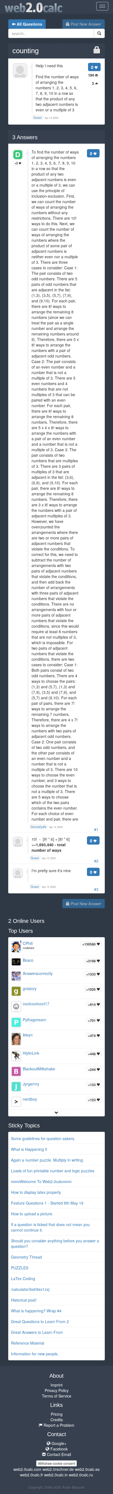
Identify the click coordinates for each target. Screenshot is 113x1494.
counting (25, 51)
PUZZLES (19, 1267)
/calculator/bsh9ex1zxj (30, 1289)
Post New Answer (85, 24)
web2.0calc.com (27, 1469)
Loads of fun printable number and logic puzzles (52, 1170)
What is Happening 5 (29, 1149)
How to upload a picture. (32, 1213)
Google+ (58, 1443)
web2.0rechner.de (58, 1469)
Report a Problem (58, 1425)
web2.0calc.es (87, 1469)
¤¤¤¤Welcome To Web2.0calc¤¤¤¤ (41, 1181)
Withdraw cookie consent (56, 1463)
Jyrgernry (31, 1084)
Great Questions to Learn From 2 (40, 1321)
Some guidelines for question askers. (43, 1138)
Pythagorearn (34, 1019)
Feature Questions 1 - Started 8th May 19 (47, 1203)
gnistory (29, 988)
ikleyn (28, 1035)
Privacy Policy (57, 1390)
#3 (96, 889)
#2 (96, 861)
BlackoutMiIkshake (39, 1068)
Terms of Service (56, 1396)
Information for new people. (35, 1353)
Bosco (28, 960)
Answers (25, 137)
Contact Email (58, 1454)
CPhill (28, 943)
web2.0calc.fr (31, 1474)
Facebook (58, 1449)
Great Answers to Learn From (37, 1332)
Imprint (56, 1385)
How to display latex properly (36, 1192)
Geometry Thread (26, 1257)
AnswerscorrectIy (38, 973)
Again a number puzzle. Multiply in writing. (47, 1160)
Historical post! (23, 1300)
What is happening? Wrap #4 (36, 1310)
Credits (56, 1419)
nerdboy (30, 1099)
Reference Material (27, 1343)
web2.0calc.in (56, 1474)
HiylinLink (31, 1053)
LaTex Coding (23, 1278)
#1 (96, 829)
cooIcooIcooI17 (36, 1003)
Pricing (57, 1414)
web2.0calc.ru (81, 1474)
